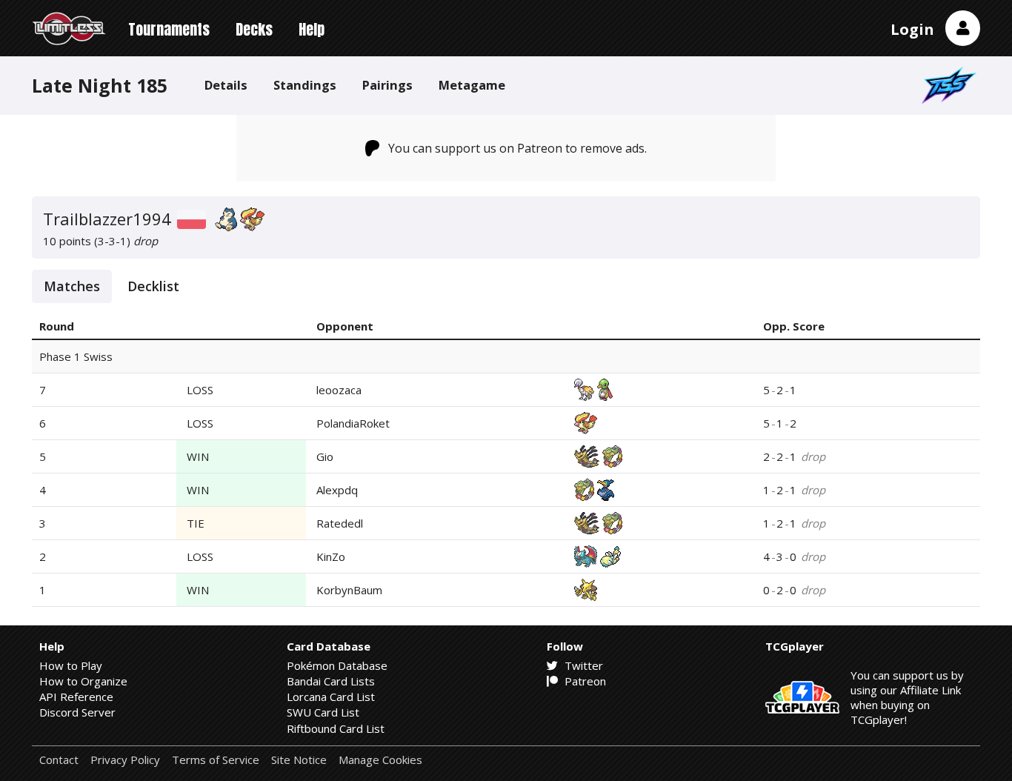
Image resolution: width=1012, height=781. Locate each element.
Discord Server (77, 712)
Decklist (153, 286)
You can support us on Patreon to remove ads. (517, 148)
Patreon (584, 681)
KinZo (330, 556)
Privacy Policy (125, 760)
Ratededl (339, 523)
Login (912, 29)
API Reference (76, 696)
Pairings (387, 84)
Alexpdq (337, 489)
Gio (324, 456)
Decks (254, 29)
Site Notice (299, 760)
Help (311, 29)
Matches (72, 286)
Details (225, 84)
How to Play (70, 665)
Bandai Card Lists (331, 681)
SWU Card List (323, 712)
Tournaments (169, 29)
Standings (304, 84)
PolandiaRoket (353, 423)
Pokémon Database (337, 665)
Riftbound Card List (336, 728)
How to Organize (83, 681)
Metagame (472, 84)
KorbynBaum (349, 589)
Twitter (582, 665)
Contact (59, 760)
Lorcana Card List (331, 696)
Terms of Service (215, 760)
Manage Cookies (380, 760)
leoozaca (339, 389)
